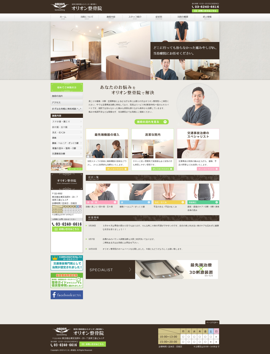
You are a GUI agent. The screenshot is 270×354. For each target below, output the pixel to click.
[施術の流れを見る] (152, 122)
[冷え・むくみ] (66, 133)
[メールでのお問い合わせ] (67, 230)
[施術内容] (111, 19)
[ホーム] (63, 19)
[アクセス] (67, 103)
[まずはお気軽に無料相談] (67, 110)
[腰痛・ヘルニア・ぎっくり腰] (66, 143)
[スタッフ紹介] (135, 19)
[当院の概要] (183, 19)
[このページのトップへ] (212, 322)
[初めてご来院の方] (67, 90)
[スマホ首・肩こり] (66, 122)
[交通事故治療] (66, 154)
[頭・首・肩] (102, 203)
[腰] (135, 203)
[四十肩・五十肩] (66, 127)
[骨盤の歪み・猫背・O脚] (66, 149)
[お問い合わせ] (205, 10)
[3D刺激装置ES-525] (152, 277)
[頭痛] (66, 138)
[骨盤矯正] (203, 203)
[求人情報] (207, 19)
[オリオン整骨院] (77, 12)
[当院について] (87, 19)
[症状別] (159, 19)
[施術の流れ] (67, 97)
